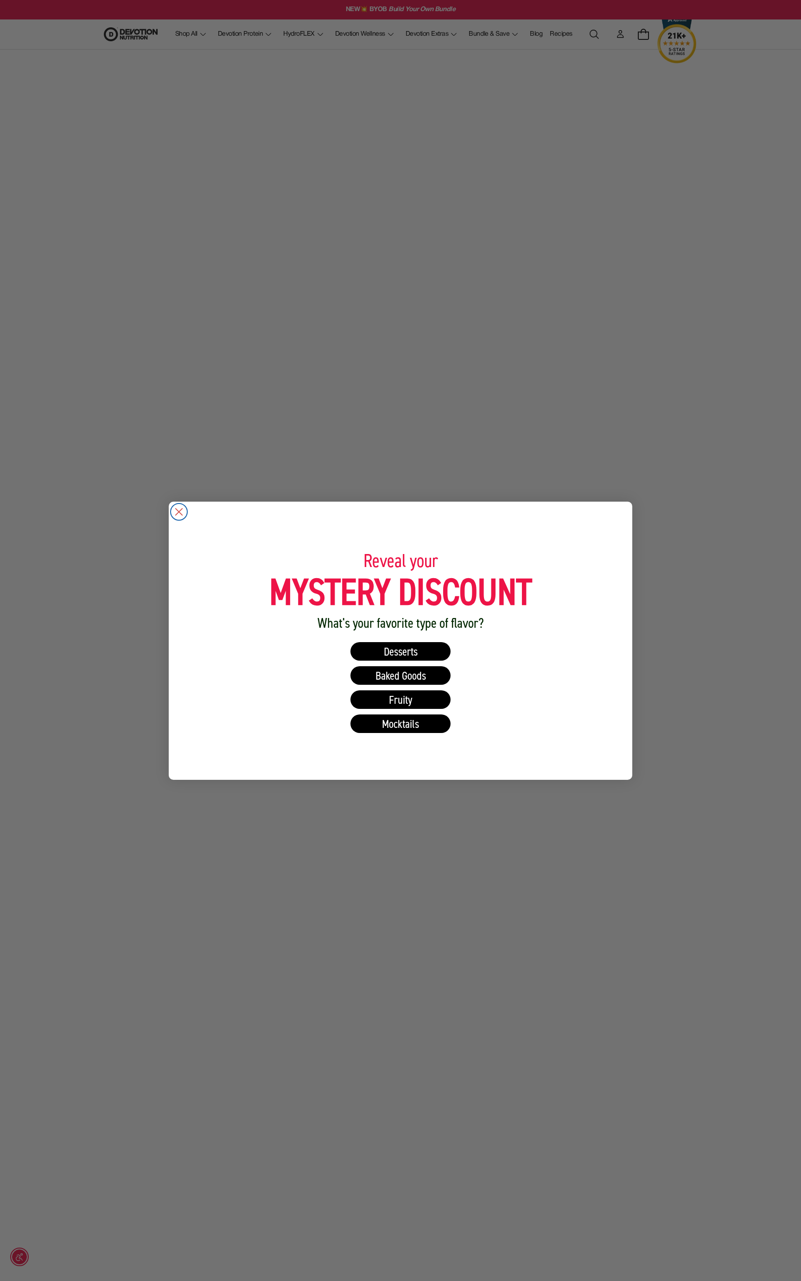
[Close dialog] (179, 511)
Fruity (401, 699)
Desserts (401, 651)
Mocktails (400, 723)
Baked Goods (400, 675)
